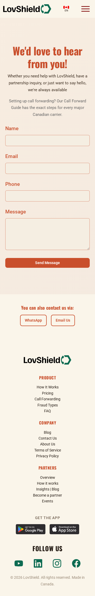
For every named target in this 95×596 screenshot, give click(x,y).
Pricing (47, 393)
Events (47, 501)
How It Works (48, 387)
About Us (47, 444)
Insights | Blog (47, 489)
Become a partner (47, 495)
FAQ (47, 411)
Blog (47, 432)
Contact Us (48, 438)
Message (15, 212)
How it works (47, 483)
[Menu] (85, 9)
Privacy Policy (47, 456)
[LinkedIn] (38, 563)
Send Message (47, 263)
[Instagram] (57, 563)
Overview (47, 477)
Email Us (63, 320)
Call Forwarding (47, 399)
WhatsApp (33, 320)
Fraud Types (47, 405)
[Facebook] (76, 563)
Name (11, 128)
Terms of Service (47, 450)
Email (11, 156)
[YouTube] (19, 563)
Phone (12, 184)
